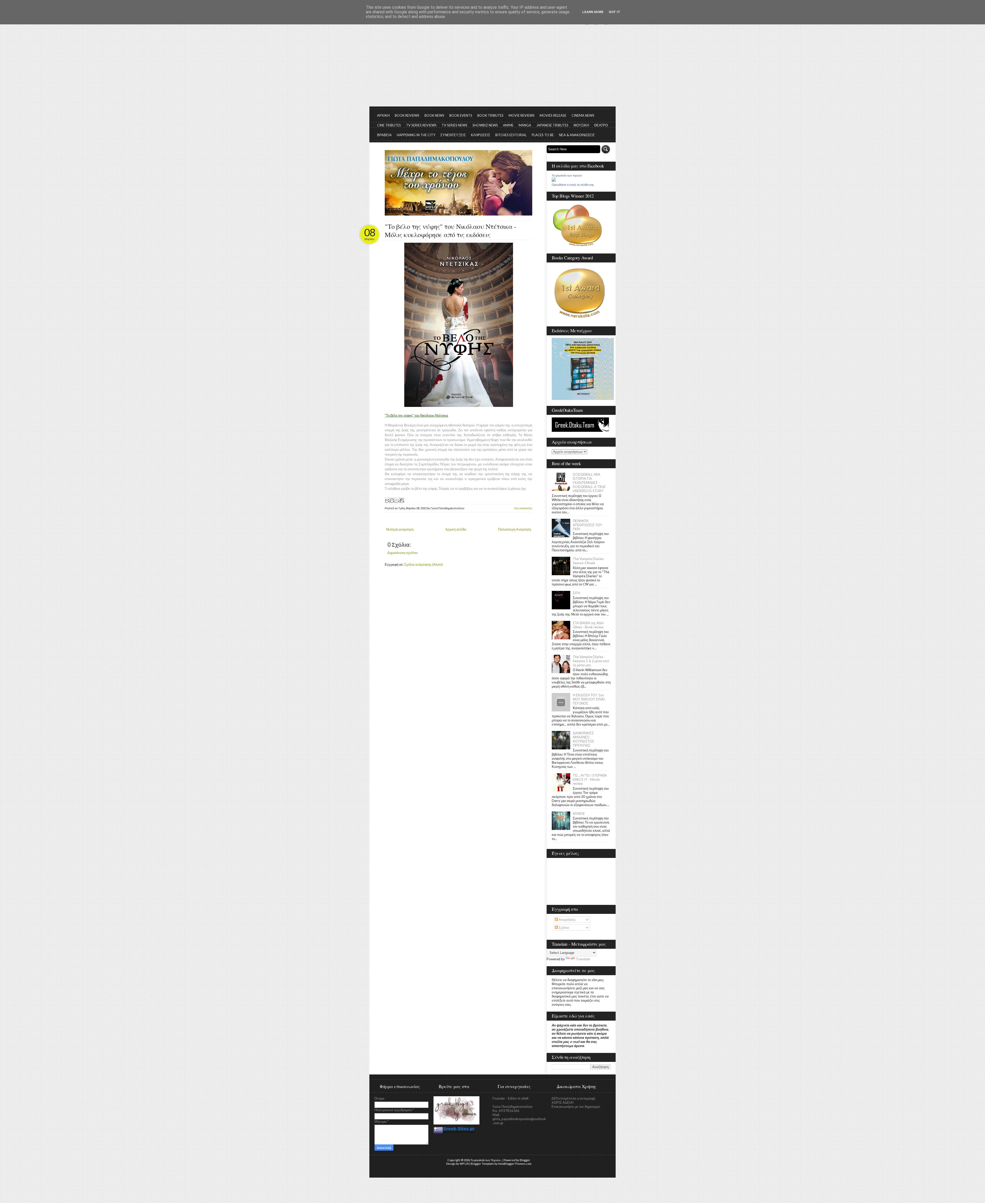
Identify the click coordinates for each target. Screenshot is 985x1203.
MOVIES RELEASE (553, 115)
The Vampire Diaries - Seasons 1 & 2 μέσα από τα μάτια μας (591, 661)
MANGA (525, 125)
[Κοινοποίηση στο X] (396, 500)
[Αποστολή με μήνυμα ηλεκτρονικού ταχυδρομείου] (387, 500)
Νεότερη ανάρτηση (399, 529)
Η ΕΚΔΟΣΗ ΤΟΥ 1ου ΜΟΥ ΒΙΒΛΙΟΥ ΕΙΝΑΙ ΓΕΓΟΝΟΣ (589, 699)
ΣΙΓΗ (576, 593)
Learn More (593, 12)
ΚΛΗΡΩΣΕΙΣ (480, 135)
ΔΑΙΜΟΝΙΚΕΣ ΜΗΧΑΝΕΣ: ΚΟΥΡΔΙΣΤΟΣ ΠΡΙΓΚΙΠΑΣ (583, 739)
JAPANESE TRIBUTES (552, 125)
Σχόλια (563, 927)
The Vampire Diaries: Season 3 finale (588, 561)
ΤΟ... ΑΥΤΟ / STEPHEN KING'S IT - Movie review (590, 779)
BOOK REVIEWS (407, 115)
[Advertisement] (492, 68)
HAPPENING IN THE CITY (416, 135)
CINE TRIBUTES (389, 125)
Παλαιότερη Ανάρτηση (514, 529)
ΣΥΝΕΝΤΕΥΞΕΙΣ (453, 135)
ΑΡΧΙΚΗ (383, 115)
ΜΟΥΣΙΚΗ (581, 125)
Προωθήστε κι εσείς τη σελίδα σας (573, 184)
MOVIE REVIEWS (522, 115)
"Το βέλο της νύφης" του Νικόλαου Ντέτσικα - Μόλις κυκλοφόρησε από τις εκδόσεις (450, 230)
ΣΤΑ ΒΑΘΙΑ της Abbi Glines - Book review (588, 625)
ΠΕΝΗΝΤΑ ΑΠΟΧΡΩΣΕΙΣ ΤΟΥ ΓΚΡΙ (587, 525)
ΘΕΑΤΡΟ (601, 125)
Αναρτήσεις (567, 919)
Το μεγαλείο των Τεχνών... (486, 1160)
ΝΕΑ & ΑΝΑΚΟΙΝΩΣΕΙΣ (577, 135)
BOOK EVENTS (460, 115)
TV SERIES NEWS (454, 125)
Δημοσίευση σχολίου (402, 553)
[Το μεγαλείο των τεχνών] (554, 180)
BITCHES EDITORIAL (511, 135)
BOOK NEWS (434, 115)
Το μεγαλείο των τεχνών (567, 175)
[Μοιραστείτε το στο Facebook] (401, 500)
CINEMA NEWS (583, 115)
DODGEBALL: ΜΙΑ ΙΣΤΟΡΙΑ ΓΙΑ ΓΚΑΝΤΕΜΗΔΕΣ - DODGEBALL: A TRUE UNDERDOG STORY (589, 482)
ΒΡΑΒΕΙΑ (384, 135)
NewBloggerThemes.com (514, 1163)
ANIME (508, 125)
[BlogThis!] (392, 500)
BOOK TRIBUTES (490, 115)
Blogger (525, 1160)
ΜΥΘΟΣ (579, 813)
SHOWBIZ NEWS (485, 125)
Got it (614, 12)
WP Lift (464, 1163)
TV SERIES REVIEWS (421, 125)
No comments (523, 508)
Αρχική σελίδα (455, 529)
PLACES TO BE (543, 135)
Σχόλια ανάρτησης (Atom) (423, 564)
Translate (583, 959)
